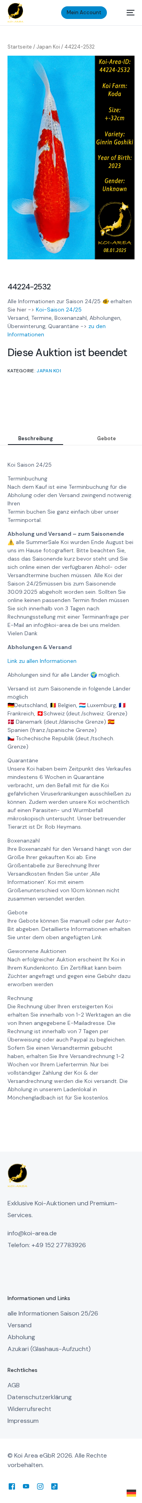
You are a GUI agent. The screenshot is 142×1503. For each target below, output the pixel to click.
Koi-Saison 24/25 (59, 309)
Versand (19, 1325)
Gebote (106, 438)
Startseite (19, 46)
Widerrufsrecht (29, 1409)
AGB (13, 1385)
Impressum (23, 1421)
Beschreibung (35, 438)
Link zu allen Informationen (42, 660)
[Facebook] (12, 1486)
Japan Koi (48, 46)
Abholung (21, 1337)
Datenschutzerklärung (39, 1397)
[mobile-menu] (127, 13)
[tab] (35, 439)
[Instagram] (40, 1486)
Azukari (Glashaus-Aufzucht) (49, 1349)
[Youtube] (26, 1486)
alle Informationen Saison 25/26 (52, 1313)
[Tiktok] (54, 1486)
